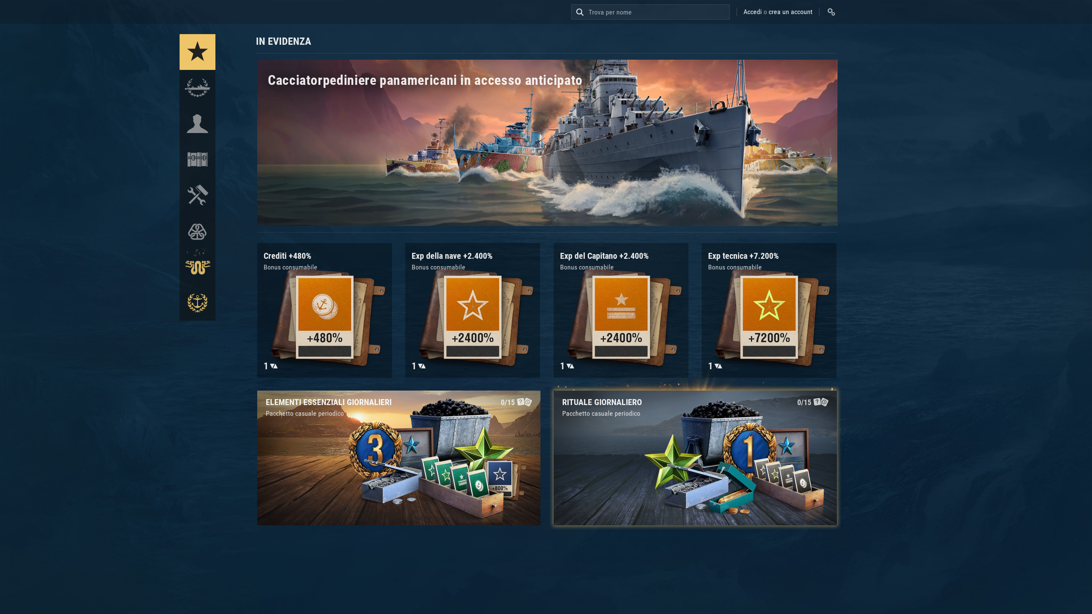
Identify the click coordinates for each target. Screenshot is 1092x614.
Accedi (752, 12)
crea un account (791, 12)
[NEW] (197, 52)
